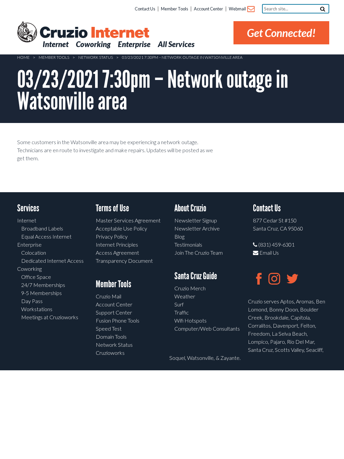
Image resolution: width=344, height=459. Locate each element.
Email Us (268, 252)
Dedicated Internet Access (52, 260)
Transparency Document (124, 260)
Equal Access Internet (46, 236)
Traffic (181, 312)
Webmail (238, 8)
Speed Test (109, 328)
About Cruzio (190, 208)
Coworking (29, 268)
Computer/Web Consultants (207, 328)
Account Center (208, 8)
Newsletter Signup (195, 220)
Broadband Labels (42, 228)
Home (23, 57)
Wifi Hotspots (190, 320)
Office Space (36, 277)
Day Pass (32, 301)
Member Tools (174, 8)
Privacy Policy (112, 236)
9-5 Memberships (41, 293)
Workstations (36, 309)
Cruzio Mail (108, 296)
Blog (179, 236)
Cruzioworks (110, 352)
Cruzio (94, 33)
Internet (26, 220)
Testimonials (188, 244)
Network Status (95, 57)
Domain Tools (111, 336)
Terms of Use (112, 208)
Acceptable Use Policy (121, 228)
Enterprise (29, 244)
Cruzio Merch (190, 288)
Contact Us (145, 8)
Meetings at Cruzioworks (49, 317)
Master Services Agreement (128, 220)
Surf (179, 304)
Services (28, 208)
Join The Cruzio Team (198, 252)
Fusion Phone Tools (117, 320)
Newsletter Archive (197, 228)
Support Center (114, 312)
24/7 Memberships (43, 285)
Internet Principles (117, 244)
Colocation (33, 252)
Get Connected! (281, 32)
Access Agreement (117, 252)
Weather (184, 296)
